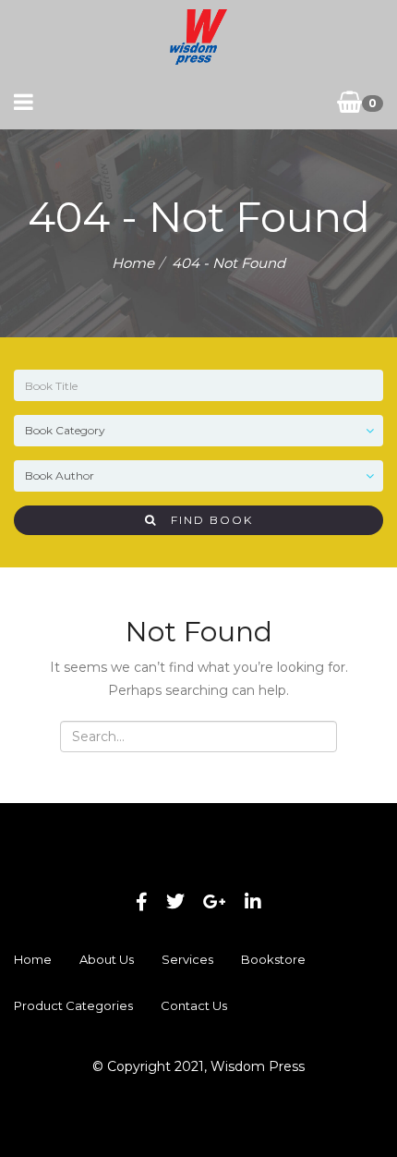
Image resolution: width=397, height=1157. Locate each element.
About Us (106, 959)
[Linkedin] (253, 902)
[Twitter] (175, 902)
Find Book (205, 520)
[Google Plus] (214, 902)
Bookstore (273, 959)
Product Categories (73, 1005)
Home (133, 263)
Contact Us (194, 1005)
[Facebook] (142, 902)
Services (187, 959)
